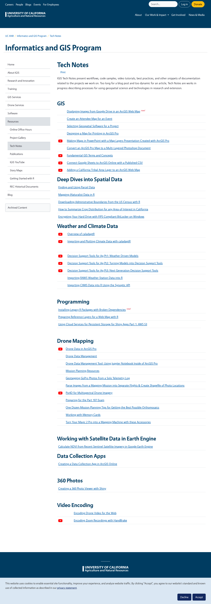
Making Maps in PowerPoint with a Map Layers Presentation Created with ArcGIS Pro (118, 140)
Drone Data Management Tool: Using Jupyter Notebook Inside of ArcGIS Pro (112, 363)
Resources (13, 121)
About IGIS (13, 72)
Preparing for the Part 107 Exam (85, 400)
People (19, 4)
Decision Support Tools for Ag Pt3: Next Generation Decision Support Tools (112, 270)
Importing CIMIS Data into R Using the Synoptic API (98, 285)
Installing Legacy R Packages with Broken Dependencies (92, 309)
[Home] (25, 15)
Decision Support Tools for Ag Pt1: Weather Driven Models (102, 256)
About (138, 15)
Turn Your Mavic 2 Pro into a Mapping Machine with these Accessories (108, 422)
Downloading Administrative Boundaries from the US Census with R (99, 202)
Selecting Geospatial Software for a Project (93, 126)
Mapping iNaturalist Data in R (76, 194)
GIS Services (14, 97)
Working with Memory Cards (83, 414)
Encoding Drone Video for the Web (95, 513)
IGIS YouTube (17, 162)
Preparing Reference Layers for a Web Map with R (88, 317)
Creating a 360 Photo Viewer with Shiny (82, 488)
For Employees (51, 4)
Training (12, 89)
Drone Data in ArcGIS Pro (81, 349)
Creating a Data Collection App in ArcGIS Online (87, 464)
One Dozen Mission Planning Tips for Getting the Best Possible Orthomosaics (112, 407)
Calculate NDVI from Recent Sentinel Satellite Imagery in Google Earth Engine (105, 446)
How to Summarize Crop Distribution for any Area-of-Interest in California (103, 209)
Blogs (28, 4)
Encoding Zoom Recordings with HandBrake (100, 520)
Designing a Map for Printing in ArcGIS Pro (93, 133)
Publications (16, 154)
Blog (10, 194)
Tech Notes (16, 146)
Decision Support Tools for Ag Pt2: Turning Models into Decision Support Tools (115, 263)
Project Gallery (18, 137)
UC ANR (9, 35)
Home (11, 64)
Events (37, 4)
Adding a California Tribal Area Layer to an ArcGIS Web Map (103, 170)
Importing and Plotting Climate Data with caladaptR (99, 241)
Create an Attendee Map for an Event (89, 118)
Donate (198, 4)
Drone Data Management (81, 356)
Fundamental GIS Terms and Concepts (90, 155)
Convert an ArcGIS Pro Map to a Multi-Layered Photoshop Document (109, 148)
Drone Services (16, 105)
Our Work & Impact (155, 15)
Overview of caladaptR (81, 234)
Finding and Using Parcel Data (76, 187)
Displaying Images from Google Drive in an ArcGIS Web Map (103, 111)
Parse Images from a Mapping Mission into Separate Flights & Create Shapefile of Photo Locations (125, 385)
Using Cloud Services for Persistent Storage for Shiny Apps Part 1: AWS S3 (102, 324)
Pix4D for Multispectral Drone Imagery (89, 392)
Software (13, 113)
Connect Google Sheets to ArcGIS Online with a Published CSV (105, 162)
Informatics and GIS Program (32, 35)
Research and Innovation (21, 80)
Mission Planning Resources (82, 370)
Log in (184, 4)
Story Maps (16, 170)
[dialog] (105, 590)
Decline (184, 597)
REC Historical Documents (24, 186)
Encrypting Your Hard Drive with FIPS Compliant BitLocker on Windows (101, 216)
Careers (9, 4)
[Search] (176, 4)
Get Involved (178, 15)
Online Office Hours (21, 129)
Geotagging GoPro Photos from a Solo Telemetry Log (98, 378)
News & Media (197, 15)
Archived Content (17, 207)
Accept (199, 597)
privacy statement (67, 587)
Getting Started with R (22, 178)
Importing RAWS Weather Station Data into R (95, 278)
